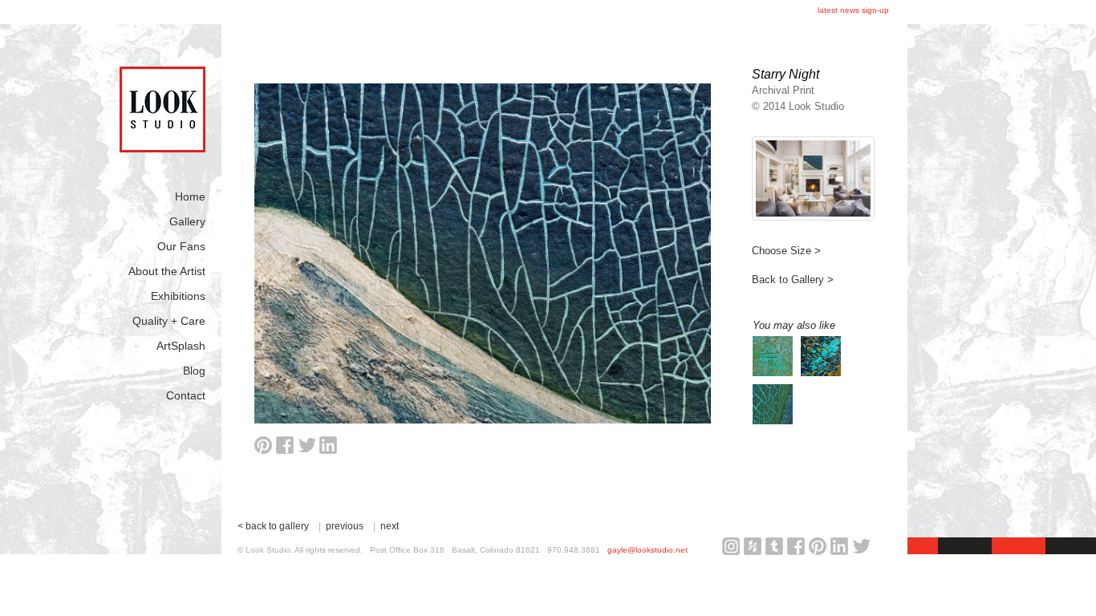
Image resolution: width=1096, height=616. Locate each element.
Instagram (731, 546)
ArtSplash (180, 345)
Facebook (796, 546)
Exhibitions (178, 296)
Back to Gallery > (793, 280)
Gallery (187, 221)
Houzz (752, 546)
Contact (185, 395)
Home (190, 196)
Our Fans (181, 246)
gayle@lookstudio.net (647, 549)
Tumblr (774, 546)
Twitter (861, 546)
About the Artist (166, 271)
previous (344, 526)
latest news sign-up (853, 10)
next (389, 526)
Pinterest (817, 546)
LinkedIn (839, 546)
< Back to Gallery (273, 526)
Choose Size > (786, 251)
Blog (194, 370)
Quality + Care (168, 320)
